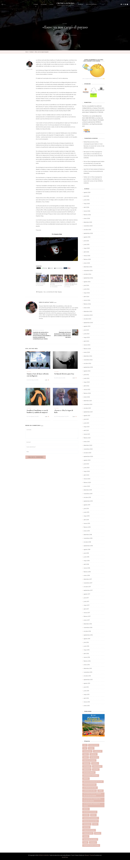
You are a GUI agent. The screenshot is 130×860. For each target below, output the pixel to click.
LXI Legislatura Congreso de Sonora (92, 804)
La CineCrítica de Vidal (51, 292)
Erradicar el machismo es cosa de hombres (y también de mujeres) (37, 411)
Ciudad (91, 748)
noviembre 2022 (88, 359)
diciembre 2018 (88, 534)
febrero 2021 (87, 437)
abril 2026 (86, 207)
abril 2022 (86, 385)
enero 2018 (87, 575)
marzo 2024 (87, 300)
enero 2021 (87, 441)
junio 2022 (86, 378)
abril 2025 (86, 252)
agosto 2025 (87, 237)
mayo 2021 (86, 426)
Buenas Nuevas (93, 745)
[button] (86, 90)
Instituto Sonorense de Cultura (93, 781)
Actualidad (43, 4)
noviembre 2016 (88, 627)
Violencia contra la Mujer (91, 845)
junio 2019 (86, 512)
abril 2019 (86, 519)
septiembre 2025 (88, 233)
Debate (86, 754)
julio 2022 (86, 374)
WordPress (65, 857)
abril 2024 (86, 296)
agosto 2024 (87, 281)
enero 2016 (87, 664)
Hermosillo (87, 769)
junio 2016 (86, 646)
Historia (95, 769)
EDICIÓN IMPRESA (91, 4)
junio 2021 (86, 423)
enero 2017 (87, 620)
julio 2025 (86, 240)
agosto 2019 (87, 504)
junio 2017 (86, 601)
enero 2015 (87, 705)
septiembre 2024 (88, 278)
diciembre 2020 (88, 445)
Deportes (93, 754)
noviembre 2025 (88, 226)
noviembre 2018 (88, 538)
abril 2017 (86, 609)
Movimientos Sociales (90, 811)
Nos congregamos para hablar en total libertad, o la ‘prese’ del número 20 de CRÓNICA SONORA (94, 163)
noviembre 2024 (88, 270)
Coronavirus (87, 751)
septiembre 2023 (88, 322)
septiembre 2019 (88, 501)
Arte (85, 745)
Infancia (86, 778)
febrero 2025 (87, 259)
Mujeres (86, 815)
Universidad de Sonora (90, 839)
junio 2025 (86, 244)
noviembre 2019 (88, 493)
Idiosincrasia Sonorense (91, 775)
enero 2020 (87, 486)
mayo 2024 (87, 292)
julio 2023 (86, 330)
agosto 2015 (87, 683)
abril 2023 (86, 341)
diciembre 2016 (88, 624)
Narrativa (80, 4)
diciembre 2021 (88, 400)
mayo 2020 (87, 471)
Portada (36, 4)
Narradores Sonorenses (91, 818)
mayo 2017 (86, 605)
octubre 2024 (87, 274)
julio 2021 (86, 419)
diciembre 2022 (88, 356)
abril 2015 (86, 698)
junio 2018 (86, 557)
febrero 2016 (87, 661)
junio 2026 (86, 199)
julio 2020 (86, 464)
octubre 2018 (87, 542)
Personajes (87, 824)
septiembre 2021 (88, 412)
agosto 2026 (87, 192)
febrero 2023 (87, 348)
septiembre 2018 (88, 545)
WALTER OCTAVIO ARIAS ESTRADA (93, 169)
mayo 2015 (86, 694)
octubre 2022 (87, 363)
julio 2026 (86, 196)
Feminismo (86, 763)
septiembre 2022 (88, 367)
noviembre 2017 (88, 583)
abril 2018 (86, 564)
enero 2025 (87, 263)
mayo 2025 (87, 248)
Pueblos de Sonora (89, 830)
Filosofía (95, 763)
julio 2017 (86, 597)
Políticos (86, 827)
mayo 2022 (87, 382)
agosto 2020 (87, 460)
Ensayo (86, 757)
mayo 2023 (87, 337)
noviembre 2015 (88, 672)
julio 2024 (86, 285)
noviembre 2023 (88, 315)
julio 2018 (86, 553)
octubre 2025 (87, 229)
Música (93, 815)
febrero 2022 (87, 393)
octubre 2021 (87, 408)
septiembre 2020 (88, 456)
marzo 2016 (87, 657)
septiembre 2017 (88, 590)
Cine (44, 292)
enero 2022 (87, 397)
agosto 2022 (87, 371)
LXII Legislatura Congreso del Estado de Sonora (92, 799)
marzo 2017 (87, 612)
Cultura (51, 4)
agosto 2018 (87, 549)
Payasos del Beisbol (40, 282)
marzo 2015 (87, 702)
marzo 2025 (87, 255)
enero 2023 (87, 352)
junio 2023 (86, 333)
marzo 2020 (87, 478)
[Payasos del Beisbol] (42, 278)
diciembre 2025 (88, 222)
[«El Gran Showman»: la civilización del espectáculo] (70, 278)
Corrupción (97, 751)
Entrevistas (94, 757)
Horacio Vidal (29, 69)
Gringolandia (97, 766)
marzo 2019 (87, 523)
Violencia (93, 842)
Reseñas (97, 833)
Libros (100, 790)
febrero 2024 (87, 304)
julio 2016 (86, 642)
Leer (46, 380)
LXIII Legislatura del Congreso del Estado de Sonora (92, 794)
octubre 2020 (87, 452)
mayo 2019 (86, 516)
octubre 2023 (87, 319)
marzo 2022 (87, 389)
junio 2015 (86, 690)
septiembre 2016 (88, 635)
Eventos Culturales (89, 760)
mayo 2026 (87, 203)
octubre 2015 (87, 676)
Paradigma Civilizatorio (90, 821)
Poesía (95, 824)
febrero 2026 (87, 214)
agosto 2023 (87, 326)
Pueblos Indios (88, 833)
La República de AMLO (89, 790)
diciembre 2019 (88, 490)
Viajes (85, 842)
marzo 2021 (87, 434)
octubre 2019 (87, 497)
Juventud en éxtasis (89, 784)
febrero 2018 (87, 571)
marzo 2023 (87, 345)
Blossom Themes (89, 855)
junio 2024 (86, 289)
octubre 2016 (87, 631)
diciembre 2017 (88, 579)
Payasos (60, 292)
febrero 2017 (87, 616)
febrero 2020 (87, 482)
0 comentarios (73, 35)
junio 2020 (86, 467)
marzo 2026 (87, 211)
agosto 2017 (87, 594)
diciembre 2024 (88, 266)
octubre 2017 (87, 586)
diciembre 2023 (88, 311)
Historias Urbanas (89, 772)
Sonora (86, 836)
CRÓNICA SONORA (65, 3)
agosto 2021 (87, 415)
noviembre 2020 (88, 449)
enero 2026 (87, 218)
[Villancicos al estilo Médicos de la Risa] (56, 278)
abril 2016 (86, 653)
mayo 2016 (86, 650)
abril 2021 (86, 430)
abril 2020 (86, 475)
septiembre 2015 (88, 679)
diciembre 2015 (88, 668)
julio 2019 (86, 508)
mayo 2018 (87, 560)
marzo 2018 (87, 568)
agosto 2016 (87, 638)
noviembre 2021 (88, 404)
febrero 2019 (87, 527)
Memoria (86, 808)
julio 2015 (86, 687)
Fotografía (87, 766)
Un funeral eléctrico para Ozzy (64, 374)
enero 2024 (87, 307)
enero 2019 (87, 531)
